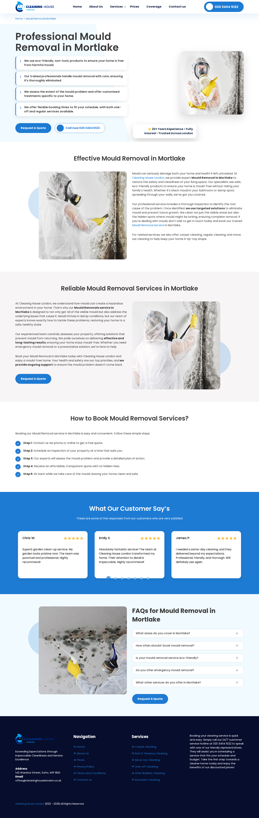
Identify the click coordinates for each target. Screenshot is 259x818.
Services (116, 7)
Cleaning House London (148, 178)
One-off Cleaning (146, 766)
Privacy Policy (85, 766)
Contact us (177, 7)
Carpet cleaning (145, 747)
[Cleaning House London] (35, 6)
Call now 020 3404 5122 (83, 128)
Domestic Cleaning (147, 780)
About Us (96, 7)
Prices (134, 7)
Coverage (153, 7)
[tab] (108, 578)
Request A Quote (33, 128)
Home (77, 7)
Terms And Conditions (91, 773)
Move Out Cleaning (147, 760)
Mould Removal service (148, 225)
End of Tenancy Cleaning (151, 753)
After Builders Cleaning (150, 773)
